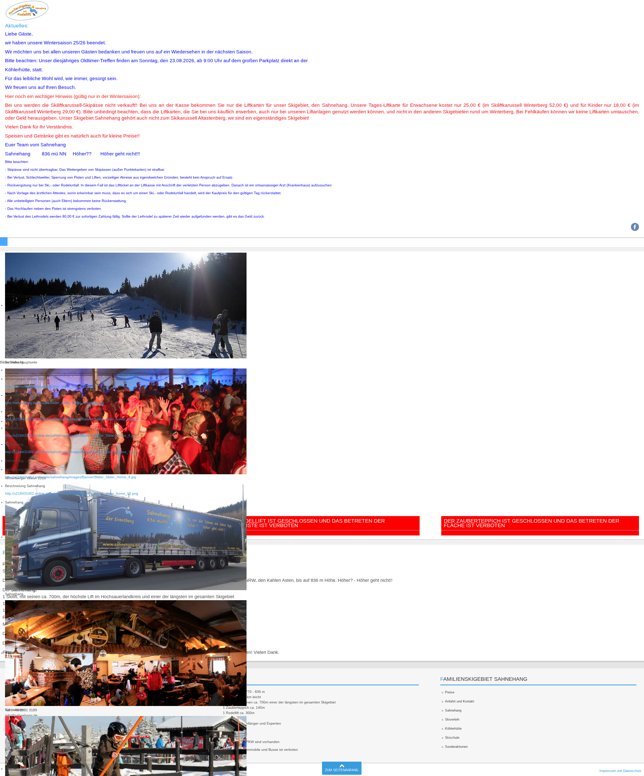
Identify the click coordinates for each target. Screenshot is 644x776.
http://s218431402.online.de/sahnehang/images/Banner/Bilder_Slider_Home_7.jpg (70, 452)
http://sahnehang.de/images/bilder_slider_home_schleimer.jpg (54, 403)
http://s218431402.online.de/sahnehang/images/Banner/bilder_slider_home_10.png (71, 493)
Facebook (635, 227)
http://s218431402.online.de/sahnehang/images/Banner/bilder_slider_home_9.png (70, 419)
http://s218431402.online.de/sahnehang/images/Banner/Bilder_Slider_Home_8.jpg (70, 477)
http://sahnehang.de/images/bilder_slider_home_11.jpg (49, 386)
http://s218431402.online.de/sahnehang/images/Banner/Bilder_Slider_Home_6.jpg (70, 435)
